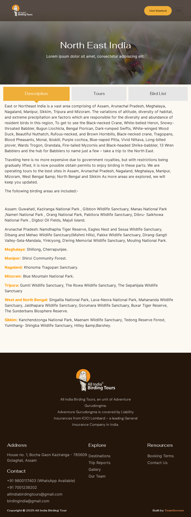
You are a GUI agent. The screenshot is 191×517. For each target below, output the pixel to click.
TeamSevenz (174, 510)
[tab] (36, 94)
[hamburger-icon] (179, 10)
